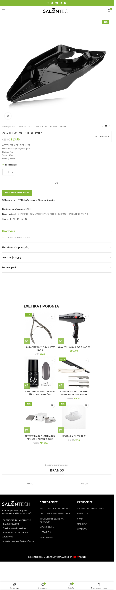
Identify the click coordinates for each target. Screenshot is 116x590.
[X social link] (52, 3)
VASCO (84, 483)
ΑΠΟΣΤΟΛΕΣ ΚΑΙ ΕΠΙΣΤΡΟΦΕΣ (55, 508)
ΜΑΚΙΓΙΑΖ (82, 524)
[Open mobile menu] (4, 10)
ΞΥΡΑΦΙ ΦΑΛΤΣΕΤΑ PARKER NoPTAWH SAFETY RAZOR (74, 393)
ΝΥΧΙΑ (80, 518)
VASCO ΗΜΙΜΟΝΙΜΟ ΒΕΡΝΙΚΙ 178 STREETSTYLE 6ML (40, 393)
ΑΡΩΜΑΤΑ (82, 529)
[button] (27, 341)
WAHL (30, 483)
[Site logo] (56, 10)
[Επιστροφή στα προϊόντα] (106, 126)
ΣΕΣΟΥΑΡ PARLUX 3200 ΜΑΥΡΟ (74, 346)
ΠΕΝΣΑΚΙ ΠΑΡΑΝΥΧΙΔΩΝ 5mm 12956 (40, 348)
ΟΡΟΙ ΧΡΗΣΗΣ (47, 527)
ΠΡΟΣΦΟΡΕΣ (82, 214)
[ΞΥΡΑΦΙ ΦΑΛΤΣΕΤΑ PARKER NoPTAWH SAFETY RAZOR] (74, 372)
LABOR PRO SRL (102, 136)
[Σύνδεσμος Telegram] (65, 3)
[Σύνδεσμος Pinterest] (56, 3)
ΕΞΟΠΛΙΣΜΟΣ (25, 126)
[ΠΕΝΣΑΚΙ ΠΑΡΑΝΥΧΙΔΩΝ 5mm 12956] (40, 328)
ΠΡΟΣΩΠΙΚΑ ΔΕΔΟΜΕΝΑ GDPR (55, 513)
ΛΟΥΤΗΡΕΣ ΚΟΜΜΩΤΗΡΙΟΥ (60, 214)
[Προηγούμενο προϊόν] (102, 126)
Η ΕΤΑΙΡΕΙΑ (45, 532)
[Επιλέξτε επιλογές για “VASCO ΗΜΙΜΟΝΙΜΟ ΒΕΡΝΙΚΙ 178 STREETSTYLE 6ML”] (27, 386)
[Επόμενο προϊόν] (109, 126)
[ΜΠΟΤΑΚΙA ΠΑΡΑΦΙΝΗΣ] (74, 417)
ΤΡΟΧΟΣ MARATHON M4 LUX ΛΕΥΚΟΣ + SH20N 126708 (40, 438)
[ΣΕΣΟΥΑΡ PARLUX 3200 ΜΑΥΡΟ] (74, 328)
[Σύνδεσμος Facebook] (48, 3)
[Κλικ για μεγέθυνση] (8, 116)
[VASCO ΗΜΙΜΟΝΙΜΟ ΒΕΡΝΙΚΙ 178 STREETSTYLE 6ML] (40, 372)
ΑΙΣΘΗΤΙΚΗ (82, 513)
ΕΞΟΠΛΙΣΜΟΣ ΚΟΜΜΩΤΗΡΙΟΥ (51, 126)
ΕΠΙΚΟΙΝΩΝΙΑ (46, 537)
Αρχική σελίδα (8, 126)
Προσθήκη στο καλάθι (17, 192)
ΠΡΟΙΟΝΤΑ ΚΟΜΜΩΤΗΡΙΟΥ (90, 508)
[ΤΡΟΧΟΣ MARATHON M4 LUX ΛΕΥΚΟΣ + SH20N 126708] (40, 417)
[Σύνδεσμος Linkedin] (61, 3)
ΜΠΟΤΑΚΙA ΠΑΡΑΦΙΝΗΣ (74, 436)
